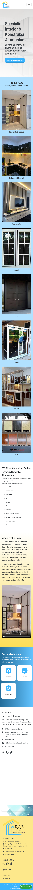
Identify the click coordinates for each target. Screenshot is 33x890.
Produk (5, 873)
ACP (16, 454)
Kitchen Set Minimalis (16, 178)
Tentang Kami (6, 875)
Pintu (16, 316)
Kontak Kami (6, 878)
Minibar (16, 408)
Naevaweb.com (19, 888)
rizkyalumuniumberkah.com (16, 884)
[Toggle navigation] (29, 4)
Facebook (9, 677)
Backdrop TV (16, 224)
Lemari (16, 362)
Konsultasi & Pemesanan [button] (15, 60)
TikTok (24, 677)
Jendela (16, 270)
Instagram (8, 694)
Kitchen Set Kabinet (16, 132)
